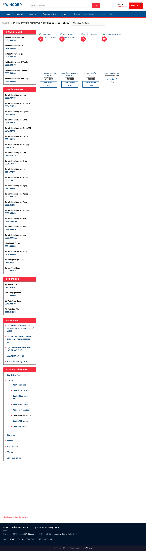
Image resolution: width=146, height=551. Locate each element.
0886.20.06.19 (11, 230)
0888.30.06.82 (11, 238)
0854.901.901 (10, 139)
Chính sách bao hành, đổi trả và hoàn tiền (113, 497)
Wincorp (89, 548)
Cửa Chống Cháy (48, 14)
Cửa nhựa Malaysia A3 (112, 73)
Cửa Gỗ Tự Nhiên (20, 427)
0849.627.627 (10, 147)
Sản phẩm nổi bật (14, 458)
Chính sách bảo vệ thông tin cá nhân (111, 484)
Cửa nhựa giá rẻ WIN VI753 (90, 74)
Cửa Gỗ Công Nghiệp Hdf (21, 397)
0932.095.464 (10, 254)
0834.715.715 (10, 106)
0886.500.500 (10, 40)
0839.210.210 (10, 312)
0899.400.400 (10, 73)
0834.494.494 (10, 123)
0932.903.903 (10, 188)
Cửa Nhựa (32, 14)
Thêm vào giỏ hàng (48, 84)
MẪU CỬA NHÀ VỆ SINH (17, 362)
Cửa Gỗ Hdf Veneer (20, 404)
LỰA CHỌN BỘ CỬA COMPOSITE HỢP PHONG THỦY (20, 349)
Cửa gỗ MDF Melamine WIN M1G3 (48, 74)
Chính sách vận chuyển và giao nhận (111, 490)
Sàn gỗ (76, 14)
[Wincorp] (14, 6)
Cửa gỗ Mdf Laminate (21, 410)
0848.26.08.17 (11, 221)
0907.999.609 (10, 296)
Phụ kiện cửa (89, 14)
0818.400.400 (10, 48)
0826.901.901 (10, 114)
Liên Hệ (111, 14)
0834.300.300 (10, 246)
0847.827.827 (10, 131)
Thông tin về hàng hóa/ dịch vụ (109, 509)
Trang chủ (6, 23)
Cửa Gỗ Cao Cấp (19, 385)
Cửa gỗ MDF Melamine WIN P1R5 (70, 74)
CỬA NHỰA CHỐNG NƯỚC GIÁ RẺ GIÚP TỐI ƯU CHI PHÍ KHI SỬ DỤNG (20, 328)
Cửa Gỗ (20, 14)
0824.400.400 (10, 81)
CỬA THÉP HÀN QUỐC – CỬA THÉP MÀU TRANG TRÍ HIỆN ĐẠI (19, 339)
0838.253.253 (10, 180)
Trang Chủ (9, 14)
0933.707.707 (10, 98)
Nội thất (63, 14)
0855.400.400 (10, 65)
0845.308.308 (10, 304)
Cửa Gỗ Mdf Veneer (21, 421)
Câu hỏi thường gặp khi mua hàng (110, 512)
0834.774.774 (10, 172)
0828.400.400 (10, 57)
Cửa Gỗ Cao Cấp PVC (21, 390)
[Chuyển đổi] (33, 375)
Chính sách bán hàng (105, 500)
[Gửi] (96, 5)
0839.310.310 (10, 156)
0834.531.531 (10, 164)
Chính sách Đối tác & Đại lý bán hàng (111, 506)
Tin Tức (101, 14)
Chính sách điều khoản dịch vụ (109, 487)
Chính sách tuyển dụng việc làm (109, 503)
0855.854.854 (10, 213)
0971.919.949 (10, 287)
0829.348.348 (10, 197)
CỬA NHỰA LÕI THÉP (15, 356)
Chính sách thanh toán (106, 494)
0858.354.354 (10, 205)
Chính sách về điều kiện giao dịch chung (112, 481)
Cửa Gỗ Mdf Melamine (22, 415)
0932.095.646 (10, 271)
